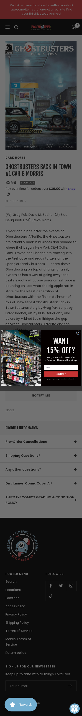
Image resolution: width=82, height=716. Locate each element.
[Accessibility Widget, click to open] (74, 708)
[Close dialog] (78, 333)
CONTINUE (61, 374)
